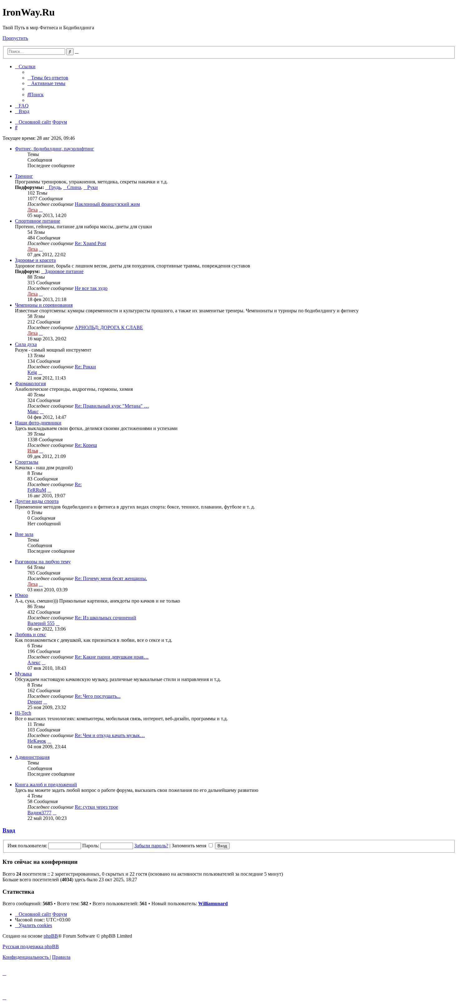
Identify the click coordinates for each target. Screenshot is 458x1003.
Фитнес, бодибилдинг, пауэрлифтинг (54, 148)
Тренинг (24, 176)
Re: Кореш (86, 445)
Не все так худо (91, 288)
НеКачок (36, 741)
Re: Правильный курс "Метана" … (112, 406)
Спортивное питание (37, 221)
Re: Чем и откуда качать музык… (110, 735)
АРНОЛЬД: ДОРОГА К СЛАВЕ (109, 327)
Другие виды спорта (37, 501)
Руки (92, 187)
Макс (33, 411)
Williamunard (213, 903)
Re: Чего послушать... (98, 696)
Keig (32, 372)
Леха (32, 209)
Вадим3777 (39, 812)
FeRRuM (36, 490)
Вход (8, 830)
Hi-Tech (23, 713)
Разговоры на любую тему (43, 561)
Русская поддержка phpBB (30, 946)
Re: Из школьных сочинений (105, 617)
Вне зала (24, 534)
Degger (34, 701)
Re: (78, 484)
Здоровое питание (64, 271)
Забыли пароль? (151, 845)
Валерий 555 (41, 623)
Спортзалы (26, 462)
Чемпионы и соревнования (44, 305)
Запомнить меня (190, 845)
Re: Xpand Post (90, 243)
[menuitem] (47, 77)
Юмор (21, 595)
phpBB (51, 936)
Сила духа (26, 344)
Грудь (55, 187)
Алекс (34, 662)
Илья (32, 450)
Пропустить (15, 38)
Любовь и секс (30, 634)
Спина (74, 187)
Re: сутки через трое (96, 807)
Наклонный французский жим (107, 204)
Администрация (32, 757)
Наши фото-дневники (38, 422)
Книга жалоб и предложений (46, 784)
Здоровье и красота (35, 260)
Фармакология (30, 383)
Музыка (23, 673)
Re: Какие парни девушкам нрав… (112, 657)
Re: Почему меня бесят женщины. (111, 578)
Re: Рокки (85, 366)
